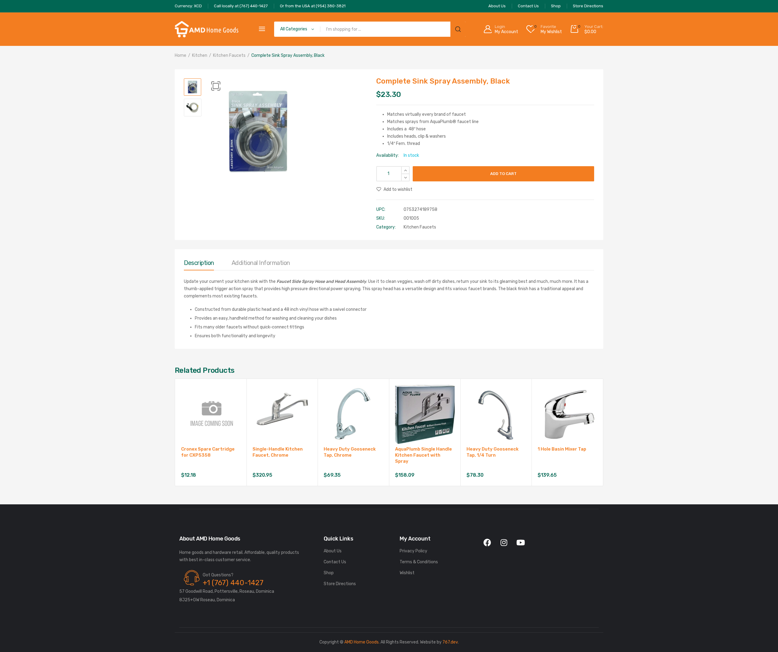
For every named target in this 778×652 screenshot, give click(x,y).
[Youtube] (520, 542)
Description (199, 262)
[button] (215, 86)
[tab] (199, 264)
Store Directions (340, 583)
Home (180, 55)
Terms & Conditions (419, 561)
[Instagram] (503, 542)
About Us (333, 551)
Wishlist (407, 572)
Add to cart (503, 173)
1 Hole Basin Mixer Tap (562, 449)
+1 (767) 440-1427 (233, 582)
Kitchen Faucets (229, 55)
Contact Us (335, 561)
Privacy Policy (413, 551)
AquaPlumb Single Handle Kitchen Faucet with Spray (423, 455)
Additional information (261, 262)
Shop (329, 572)
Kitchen (199, 55)
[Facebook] (487, 542)
